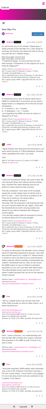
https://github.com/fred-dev (11, 312)
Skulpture (10, 42)
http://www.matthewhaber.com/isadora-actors (18, 284)
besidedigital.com (35, 279)
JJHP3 (9, 144)
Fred (8, 296)
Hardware (9, 33)
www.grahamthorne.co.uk (23, 69)
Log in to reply (38, 34)
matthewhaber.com (20, 279)
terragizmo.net (13, 162)
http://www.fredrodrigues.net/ (12, 310)
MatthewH (10, 246)
